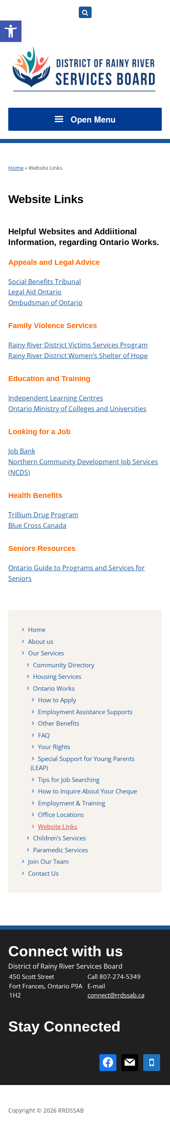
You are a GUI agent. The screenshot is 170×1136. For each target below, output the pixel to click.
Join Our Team (48, 861)
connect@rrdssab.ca (115, 995)
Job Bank (21, 451)
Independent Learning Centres (55, 398)
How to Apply (57, 700)
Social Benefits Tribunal (44, 281)
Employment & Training (71, 803)
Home (16, 167)
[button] (10, 31)
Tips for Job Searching (68, 779)
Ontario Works (54, 688)
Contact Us (43, 873)
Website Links (57, 826)
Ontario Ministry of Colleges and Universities (77, 408)
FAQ (44, 735)
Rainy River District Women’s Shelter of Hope (78, 355)
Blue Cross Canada (37, 525)
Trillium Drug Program (43, 514)
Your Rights (54, 747)
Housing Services (57, 676)
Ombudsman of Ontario (45, 302)
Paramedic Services (60, 850)
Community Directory (63, 665)
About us (40, 641)
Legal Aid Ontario (34, 291)
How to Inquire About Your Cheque (87, 791)
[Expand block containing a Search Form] (85, 12)
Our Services (46, 653)
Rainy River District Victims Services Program (78, 344)
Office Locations (61, 814)
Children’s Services (59, 838)
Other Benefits (58, 723)
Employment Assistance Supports (85, 712)
